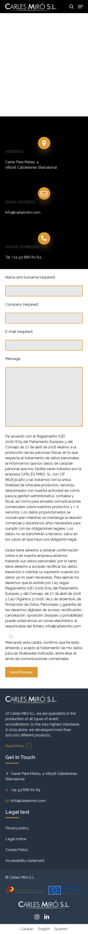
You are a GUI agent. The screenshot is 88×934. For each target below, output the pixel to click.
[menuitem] (27, 929)
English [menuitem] (44, 929)
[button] (80, 6)
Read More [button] (14, 746)
